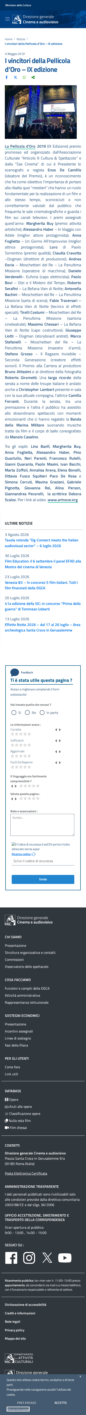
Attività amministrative (22, 995)
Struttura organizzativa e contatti (30, 952)
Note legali (12, 1321)
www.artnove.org (63, 500)
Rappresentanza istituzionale (27, 1002)
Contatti (12, 1145)
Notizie (21, 39)
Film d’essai (18, 1127)
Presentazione (15, 945)
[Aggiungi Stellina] (60, 729)
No (34, 712)
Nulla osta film (19, 1120)
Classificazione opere (24, 1113)
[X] (15, 77)
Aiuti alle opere (20, 1106)
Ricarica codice (21, 854)
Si (19, 712)
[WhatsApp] (24, 77)
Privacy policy (14, 1330)
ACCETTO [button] (60, 1402)
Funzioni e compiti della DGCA (27, 988)
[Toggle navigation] (7, 19)
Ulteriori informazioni (18, 1409)
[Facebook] (6, 77)
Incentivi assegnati (19, 1031)
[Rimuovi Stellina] (56, 729)
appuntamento (15, 1285)
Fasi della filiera (16, 1045)
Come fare (12, 1067)
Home (9, 39)
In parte (52, 712)
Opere (13, 1099)
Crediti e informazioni (20, 1313)
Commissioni (14, 959)
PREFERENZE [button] (27, 1402)
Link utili (11, 1074)
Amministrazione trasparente (32, 1186)
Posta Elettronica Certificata (26, 1173)
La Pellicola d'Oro (20, 146)
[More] (33, 77)
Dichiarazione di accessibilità (25, 1304)
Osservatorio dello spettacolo (26, 966)
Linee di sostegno (18, 1038)
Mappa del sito (15, 1338)
